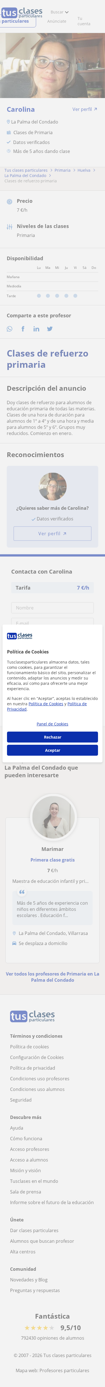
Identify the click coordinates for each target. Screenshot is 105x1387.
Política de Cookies (46, 703)
